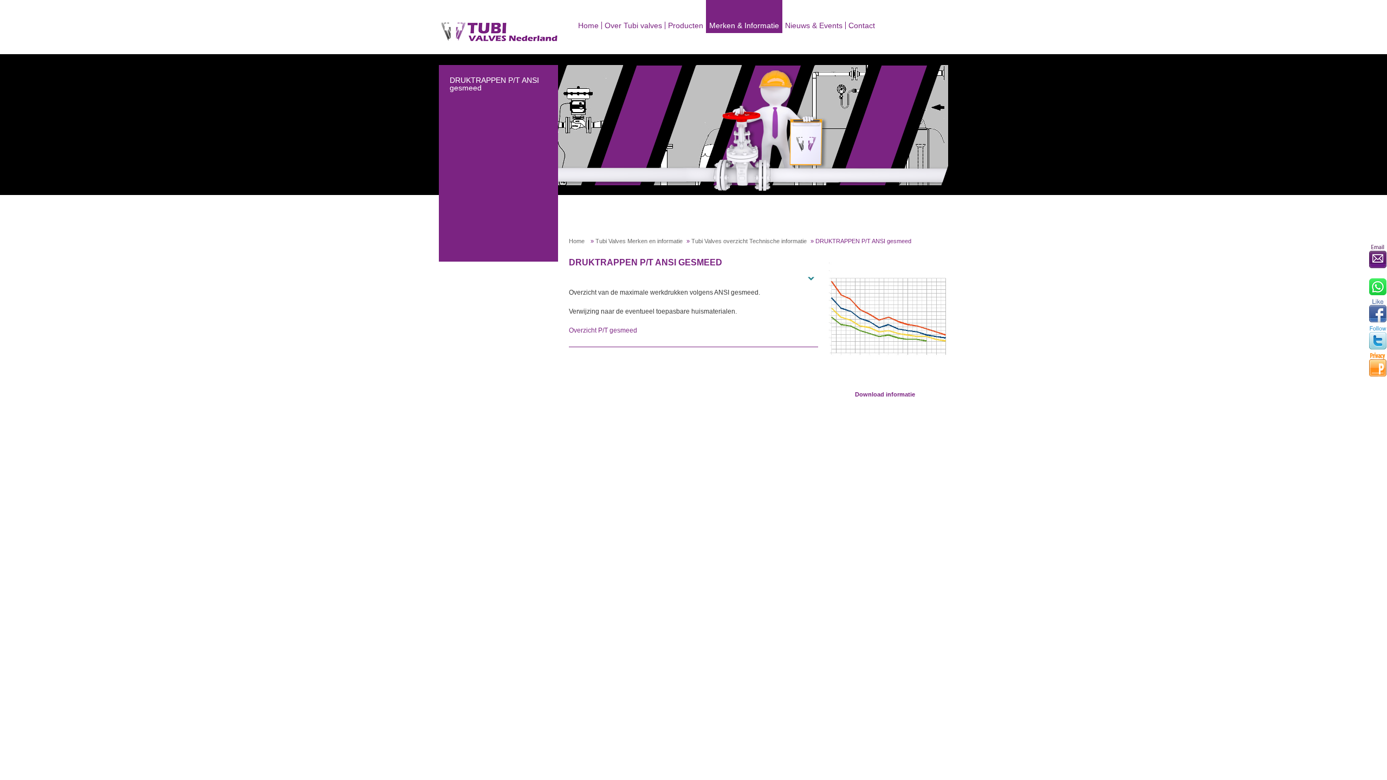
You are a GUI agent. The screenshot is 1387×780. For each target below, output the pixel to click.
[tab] (693, 277)
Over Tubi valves (633, 25)
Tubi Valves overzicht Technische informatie (749, 241)
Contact (861, 25)
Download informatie (885, 394)
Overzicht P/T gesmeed (603, 330)
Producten (685, 25)
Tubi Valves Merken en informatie (639, 241)
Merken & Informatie (744, 25)
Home (588, 25)
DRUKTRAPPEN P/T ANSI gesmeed (494, 84)
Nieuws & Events (813, 25)
